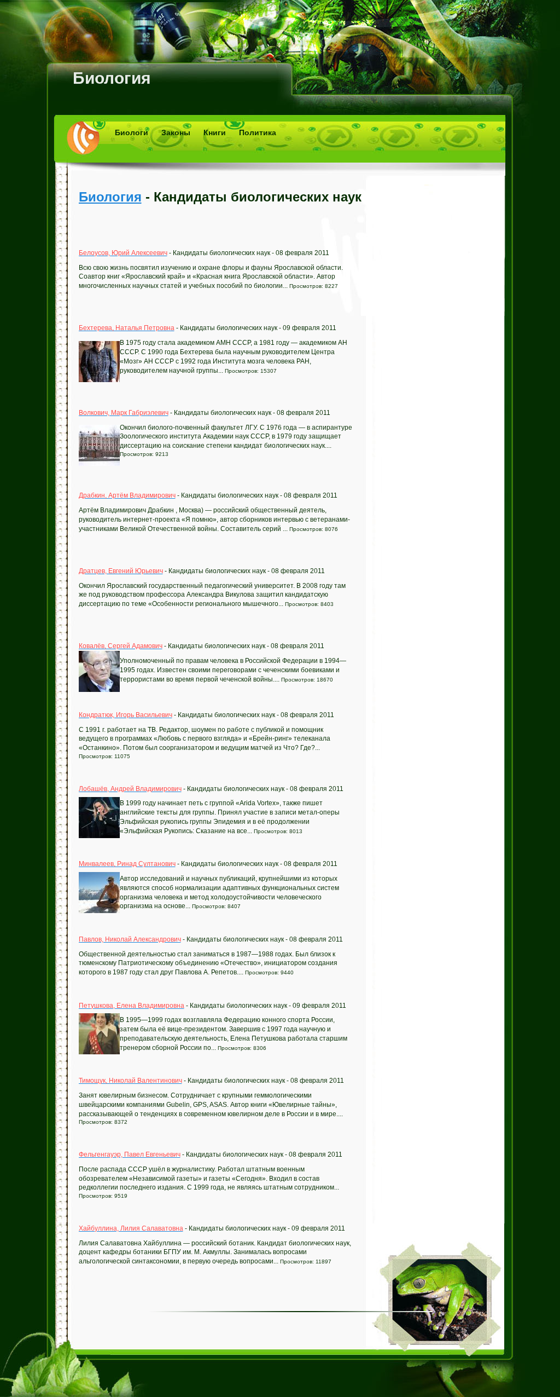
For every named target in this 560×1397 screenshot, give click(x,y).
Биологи (131, 132)
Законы (175, 132)
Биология (112, 78)
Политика (257, 132)
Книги (214, 132)
